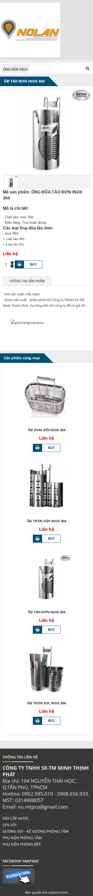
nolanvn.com (58, 892)
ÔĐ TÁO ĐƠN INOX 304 (46, 612)
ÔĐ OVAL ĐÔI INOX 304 (46, 430)
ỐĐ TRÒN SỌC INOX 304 (46, 703)
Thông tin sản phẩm (27, 281)
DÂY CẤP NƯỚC (16, 818)
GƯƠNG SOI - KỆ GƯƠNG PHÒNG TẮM (35, 831)
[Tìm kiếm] (87, 68)
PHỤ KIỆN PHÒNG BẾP (22, 844)
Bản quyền (33, 892)
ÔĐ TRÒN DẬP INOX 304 (46, 521)
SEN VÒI (10, 824)
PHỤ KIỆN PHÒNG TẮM (22, 837)
